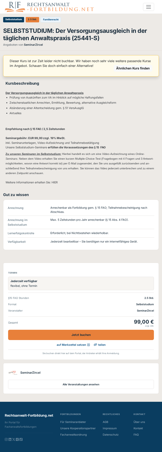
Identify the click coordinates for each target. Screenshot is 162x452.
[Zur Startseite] (49, 7)
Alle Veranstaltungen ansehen (81, 384)
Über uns (139, 422)
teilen (102, 344)
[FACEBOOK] (21, 439)
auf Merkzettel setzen (71, 344)
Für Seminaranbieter (73, 422)
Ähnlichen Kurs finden (133, 68)
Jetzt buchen (81, 335)
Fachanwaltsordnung (73, 434)
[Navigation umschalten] (148, 7)
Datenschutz (111, 434)
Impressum (110, 428)
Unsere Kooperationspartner (78, 428)
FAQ (136, 434)
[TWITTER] (13, 439)
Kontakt (138, 428)
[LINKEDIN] (9, 439)
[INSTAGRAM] (6, 439)
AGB (105, 422)
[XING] (17, 439)
